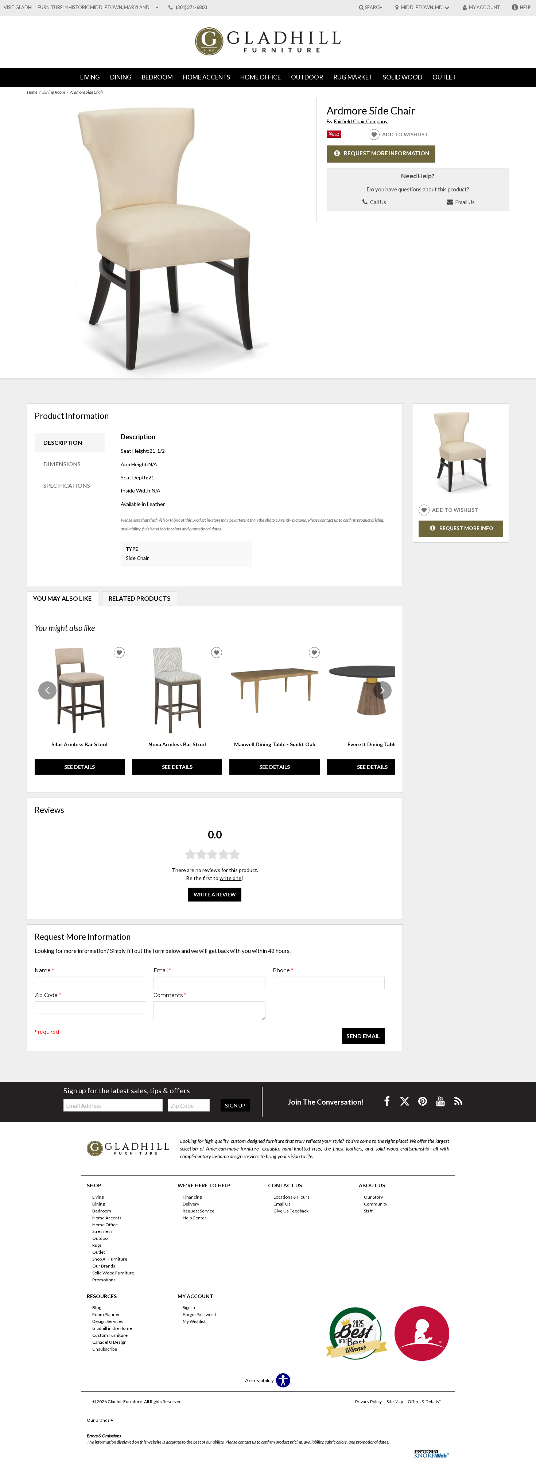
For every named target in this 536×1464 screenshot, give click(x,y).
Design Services (107, 1321)
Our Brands (103, 1266)
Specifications (66, 485)
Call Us (377, 202)
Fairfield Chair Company (361, 121)
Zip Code (48, 995)
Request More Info (466, 528)
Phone (283, 970)
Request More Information (386, 153)
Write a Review (215, 894)
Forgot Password (199, 1314)
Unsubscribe (104, 1349)
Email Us (464, 202)
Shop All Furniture (109, 1259)
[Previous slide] (47, 690)
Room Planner (106, 1314)
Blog (96, 1307)
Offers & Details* (424, 1401)
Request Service (198, 1211)
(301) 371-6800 (191, 7)
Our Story (373, 1197)
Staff (368, 1211)
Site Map (395, 1401)
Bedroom (157, 77)
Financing (192, 1197)
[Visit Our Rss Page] (458, 1101)
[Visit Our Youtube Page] (441, 1101)
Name (44, 970)
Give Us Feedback (290, 1211)
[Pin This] (334, 136)
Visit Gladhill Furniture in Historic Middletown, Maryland (76, 7)
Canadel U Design (109, 1342)
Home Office (260, 77)
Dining (121, 77)
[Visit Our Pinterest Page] (423, 1101)
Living (90, 77)
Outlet (444, 77)
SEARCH (373, 7)
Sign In (189, 1307)
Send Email (363, 1035)
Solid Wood (402, 77)
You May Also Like (62, 598)
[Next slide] (382, 690)
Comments (170, 995)
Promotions (104, 1279)
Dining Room (53, 92)
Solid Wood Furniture (113, 1273)
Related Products (140, 598)
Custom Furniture (110, 1335)
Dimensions (62, 463)
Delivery (191, 1204)
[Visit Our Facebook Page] (387, 1101)
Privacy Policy (368, 1401)
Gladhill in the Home (112, 1328)
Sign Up (235, 1105)
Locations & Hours (291, 1197)
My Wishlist (194, 1321)
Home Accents (206, 77)
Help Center (194, 1217)
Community (375, 1204)
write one (230, 878)
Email (162, 970)
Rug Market (353, 77)
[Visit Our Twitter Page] (405, 1101)
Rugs (97, 1245)
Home (32, 92)
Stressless (102, 1231)
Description (62, 442)
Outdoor (307, 77)
